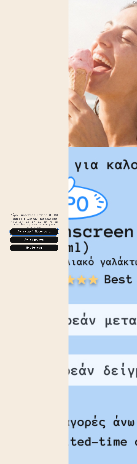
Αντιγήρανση (34, 239)
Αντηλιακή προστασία (34, 231)
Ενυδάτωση (34, 247)
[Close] (134, 2)
